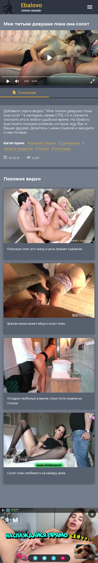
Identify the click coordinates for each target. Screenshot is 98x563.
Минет (43, 149)
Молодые (62, 149)
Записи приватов (18, 149)
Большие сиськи (42, 143)
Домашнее (70, 143)
